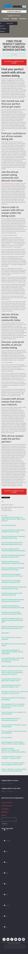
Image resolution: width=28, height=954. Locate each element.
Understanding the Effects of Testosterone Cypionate (11, 719)
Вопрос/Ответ (10, 23)
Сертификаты (5, 809)
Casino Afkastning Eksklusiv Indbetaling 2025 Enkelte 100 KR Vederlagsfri (12, 651)
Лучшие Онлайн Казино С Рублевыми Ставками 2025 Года (12, 562)
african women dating (8, 185)
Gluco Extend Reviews (8, 525)
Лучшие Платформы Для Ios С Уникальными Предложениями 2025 (12, 620)
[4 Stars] (17, 507)
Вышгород (20, 944)
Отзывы (14, 18)
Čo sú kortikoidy (6, 737)
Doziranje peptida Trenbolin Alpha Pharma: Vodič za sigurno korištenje (13, 743)
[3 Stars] (12, 507)
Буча (7, 946)
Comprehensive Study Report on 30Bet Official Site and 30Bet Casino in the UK (13, 519)
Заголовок (5, 633)
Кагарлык (13, 946)
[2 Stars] (8, 507)
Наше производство (6, 805)
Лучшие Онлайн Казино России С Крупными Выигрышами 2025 (13, 627)
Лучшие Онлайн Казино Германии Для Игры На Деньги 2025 (13, 556)
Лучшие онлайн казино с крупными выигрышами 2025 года (13, 587)
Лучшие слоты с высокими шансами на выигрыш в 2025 (11, 613)
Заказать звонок (14, 11)
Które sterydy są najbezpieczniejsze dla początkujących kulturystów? (13, 763)
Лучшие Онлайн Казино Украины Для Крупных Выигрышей (12, 600)
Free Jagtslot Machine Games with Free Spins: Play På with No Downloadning (12, 659)
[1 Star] (3, 507)
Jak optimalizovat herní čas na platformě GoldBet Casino (11, 686)
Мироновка (21, 946)
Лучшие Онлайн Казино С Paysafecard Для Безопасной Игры (13, 549)
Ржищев (24, 946)
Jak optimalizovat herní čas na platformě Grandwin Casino (11, 679)
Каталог (6, 18)
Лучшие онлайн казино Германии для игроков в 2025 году (13, 568)
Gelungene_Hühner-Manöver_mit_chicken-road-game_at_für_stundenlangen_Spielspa (13, 750)
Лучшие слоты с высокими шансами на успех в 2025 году (11, 575)
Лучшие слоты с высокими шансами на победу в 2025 (10, 581)
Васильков (10, 946)
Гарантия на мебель (6, 802)
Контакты (23, 18)
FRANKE (3, 815)
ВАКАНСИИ (4, 812)
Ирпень (24, 944)
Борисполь (6, 944)
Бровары (9, 944)
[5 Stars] (22, 507)
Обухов (13, 944)
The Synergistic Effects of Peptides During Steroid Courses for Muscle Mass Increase (13, 705)
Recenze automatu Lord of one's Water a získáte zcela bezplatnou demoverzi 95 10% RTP (12, 672)
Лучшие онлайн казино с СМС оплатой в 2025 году (11, 594)
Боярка (4, 946)
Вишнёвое (16, 944)
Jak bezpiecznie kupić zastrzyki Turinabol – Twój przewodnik (11, 757)
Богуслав (17, 946)
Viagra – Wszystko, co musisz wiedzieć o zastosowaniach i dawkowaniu (14, 770)
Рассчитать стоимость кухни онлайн (14, 62)
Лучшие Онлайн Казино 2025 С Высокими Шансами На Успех (12, 543)
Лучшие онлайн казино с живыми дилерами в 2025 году (13, 537)
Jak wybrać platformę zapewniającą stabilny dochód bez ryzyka (13, 530)
